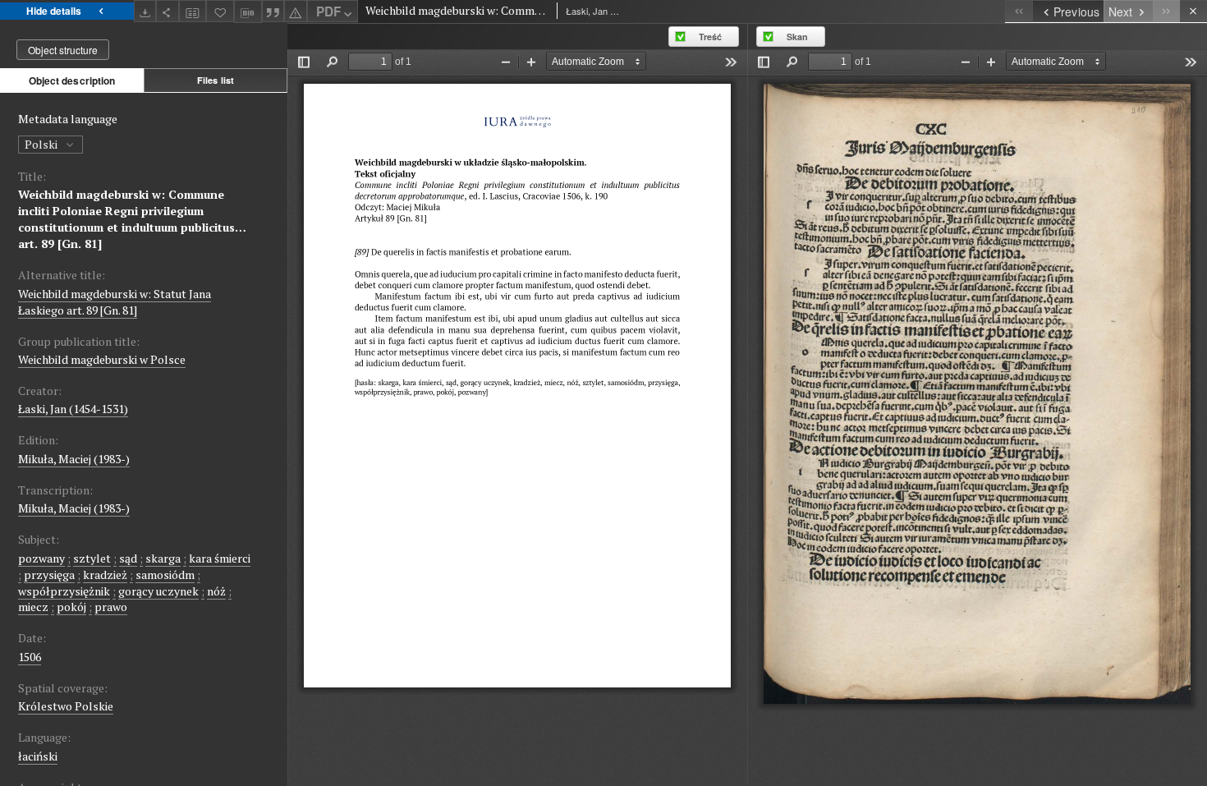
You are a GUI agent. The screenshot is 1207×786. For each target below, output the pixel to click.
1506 (29, 656)
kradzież (105, 574)
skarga (163, 558)
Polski (42, 144)
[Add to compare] (193, 11)
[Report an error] (295, 11)
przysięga (49, 574)
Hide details (53, 10)
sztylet (92, 558)
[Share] (167, 11)
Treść (710, 36)
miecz (33, 606)
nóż (216, 591)
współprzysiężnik (64, 591)
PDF (328, 11)
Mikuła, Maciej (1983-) (74, 459)
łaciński (37, 756)
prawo (110, 606)
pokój (71, 606)
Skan (797, 36)
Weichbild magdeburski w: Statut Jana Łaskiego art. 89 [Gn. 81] (114, 302)
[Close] (1193, 11)
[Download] (145, 11)
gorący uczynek (158, 591)
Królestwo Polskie (65, 706)
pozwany (41, 558)
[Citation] (273, 11)
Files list (215, 80)
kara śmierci (219, 558)
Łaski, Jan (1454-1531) (73, 408)
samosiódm (165, 574)
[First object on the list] (1018, 11)
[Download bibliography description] (248, 11)
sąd (128, 558)
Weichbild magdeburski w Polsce (102, 359)
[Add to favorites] (220, 11)
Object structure (63, 50)
